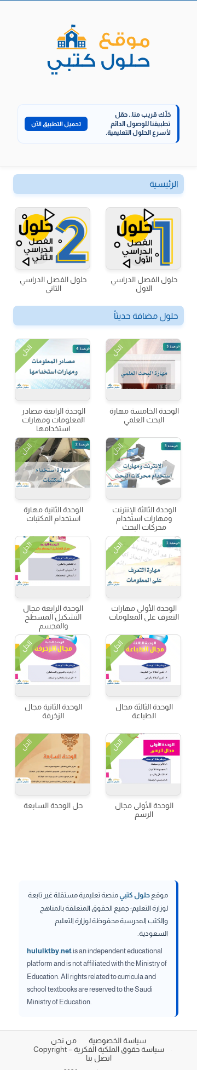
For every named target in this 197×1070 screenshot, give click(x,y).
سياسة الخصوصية (117, 1040)
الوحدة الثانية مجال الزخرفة (53, 711)
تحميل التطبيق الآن (56, 124)
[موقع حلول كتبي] (98, 50)
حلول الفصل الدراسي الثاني (53, 284)
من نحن (64, 1040)
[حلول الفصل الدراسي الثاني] (52, 238)
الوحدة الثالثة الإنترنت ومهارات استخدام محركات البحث (144, 518)
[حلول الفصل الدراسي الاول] (143, 238)
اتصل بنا (99, 1058)
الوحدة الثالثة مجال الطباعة (144, 711)
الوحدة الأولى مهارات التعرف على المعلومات (144, 612)
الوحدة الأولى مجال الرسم (144, 810)
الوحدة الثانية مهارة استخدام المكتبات (53, 514)
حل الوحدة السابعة (53, 805)
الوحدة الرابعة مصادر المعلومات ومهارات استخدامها (53, 420)
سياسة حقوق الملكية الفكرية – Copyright (98, 1049)
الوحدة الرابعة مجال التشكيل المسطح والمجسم (53, 617)
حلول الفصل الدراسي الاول (144, 284)
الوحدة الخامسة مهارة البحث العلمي (144, 415)
